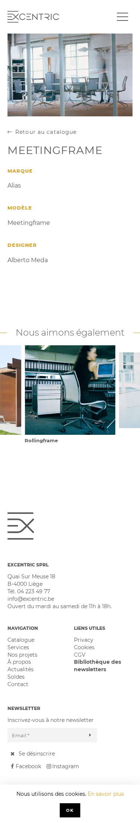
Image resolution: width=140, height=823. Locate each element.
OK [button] (70, 810)
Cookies (84, 647)
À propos (19, 662)
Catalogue (20, 640)
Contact (17, 684)
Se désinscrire (37, 753)
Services (18, 647)
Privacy (83, 640)
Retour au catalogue (46, 132)
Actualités (20, 669)
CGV (79, 654)
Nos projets (22, 654)
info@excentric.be (30, 599)
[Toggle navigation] (122, 17)
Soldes (16, 676)
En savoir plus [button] (106, 794)
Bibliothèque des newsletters (97, 666)
